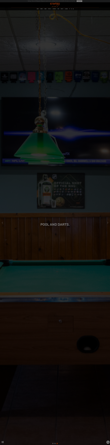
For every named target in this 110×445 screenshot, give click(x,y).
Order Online (55, 34)
